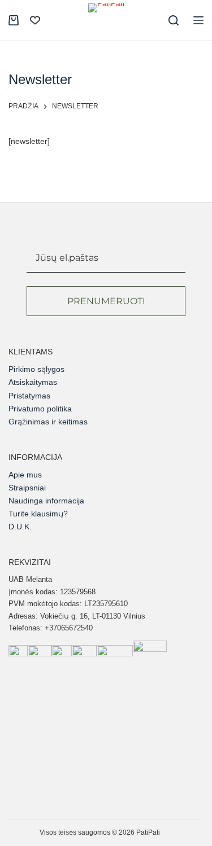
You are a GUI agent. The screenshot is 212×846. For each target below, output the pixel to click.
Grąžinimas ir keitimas (48, 421)
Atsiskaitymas (32, 382)
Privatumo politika (40, 408)
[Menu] (198, 20)
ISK (167, 832)
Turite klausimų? (38, 513)
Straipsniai (27, 487)
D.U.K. (20, 526)
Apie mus (25, 474)
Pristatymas (29, 395)
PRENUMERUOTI (106, 301)
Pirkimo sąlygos (36, 369)
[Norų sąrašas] (35, 20)
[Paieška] (173, 20)
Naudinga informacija (46, 500)
